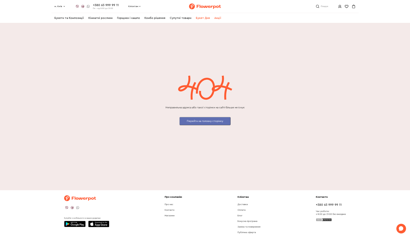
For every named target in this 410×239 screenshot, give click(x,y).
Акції (217, 17)
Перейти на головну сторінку (205, 121)
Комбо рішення (154, 17)
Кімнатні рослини (100, 17)
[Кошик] (354, 6)
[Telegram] (83, 6)
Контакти (169, 210)
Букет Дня (203, 17)
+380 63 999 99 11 (329, 204)
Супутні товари (180, 17)
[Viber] (77, 6)
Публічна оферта (247, 232)
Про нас (169, 204)
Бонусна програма (247, 221)
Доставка (243, 204)
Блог (240, 216)
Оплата (242, 210)
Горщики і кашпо (128, 17)
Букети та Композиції (69, 17)
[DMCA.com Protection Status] (324, 219)
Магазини (170, 216)
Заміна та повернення (249, 227)
